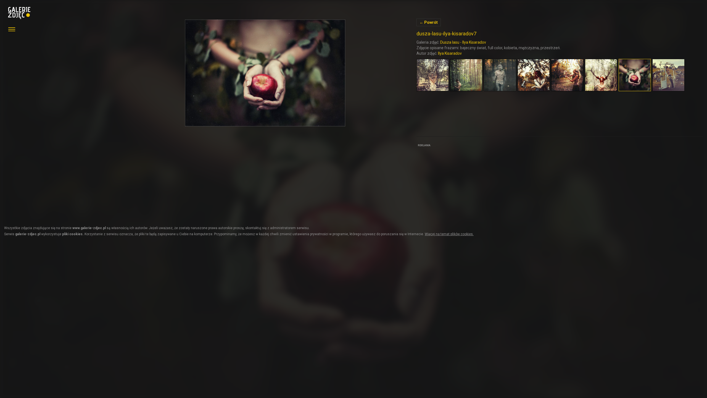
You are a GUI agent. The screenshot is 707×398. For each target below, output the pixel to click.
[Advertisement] (457, 183)
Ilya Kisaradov (450, 53)
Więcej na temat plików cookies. (449, 234)
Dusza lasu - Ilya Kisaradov (463, 42)
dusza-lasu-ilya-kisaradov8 (265, 73)
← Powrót (429, 22)
